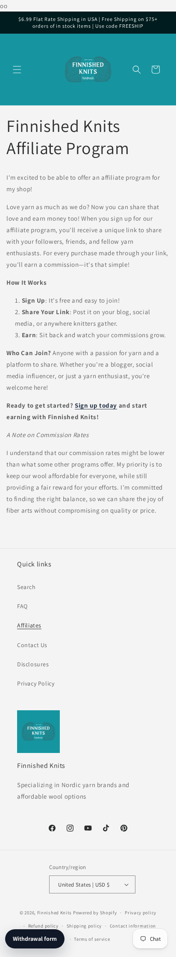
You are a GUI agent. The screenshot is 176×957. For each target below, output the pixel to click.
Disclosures (33, 664)
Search (26, 587)
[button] (17, 69)
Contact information (133, 926)
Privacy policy (140, 913)
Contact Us (32, 645)
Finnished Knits (54, 913)
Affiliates (29, 625)
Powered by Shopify (95, 913)
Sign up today (96, 405)
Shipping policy (84, 926)
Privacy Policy (35, 683)
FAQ (22, 606)
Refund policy (43, 926)
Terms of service (92, 939)
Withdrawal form (35, 938)
